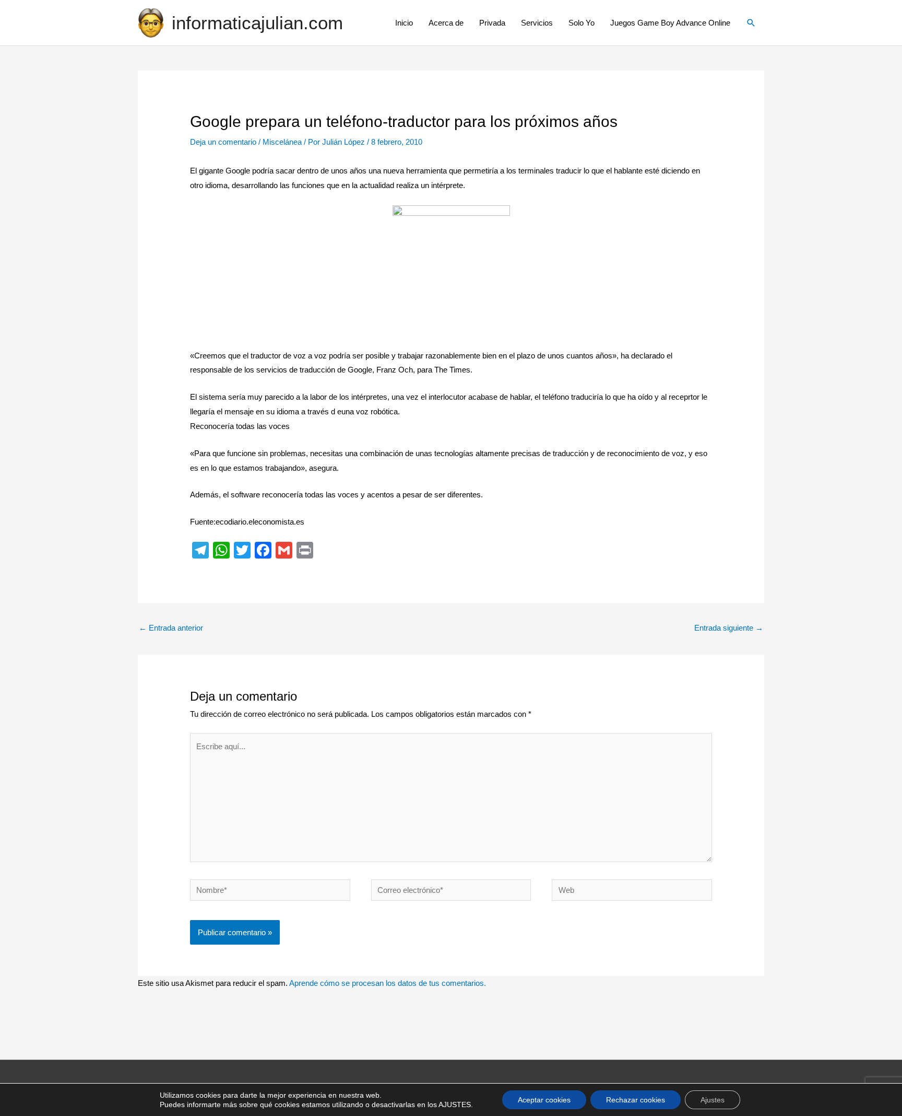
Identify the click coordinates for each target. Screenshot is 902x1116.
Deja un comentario (223, 141)
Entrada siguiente (728, 627)
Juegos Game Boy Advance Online (670, 22)
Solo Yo (581, 22)
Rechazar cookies (635, 1100)
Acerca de (446, 22)
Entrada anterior (171, 627)
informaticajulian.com (257, 23)
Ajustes (713, 1100)
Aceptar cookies (544, 1100)
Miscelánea (282, 141)
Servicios (537, 22)
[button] (751, 23)
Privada (492, 22)
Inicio (404, 22)
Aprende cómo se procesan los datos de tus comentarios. (387, 983)
